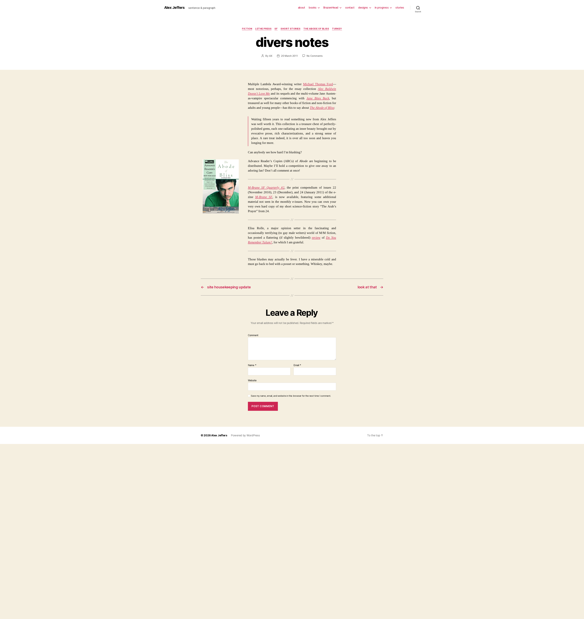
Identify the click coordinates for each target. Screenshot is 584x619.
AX (270, 55)
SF (276, 28)
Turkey (337, 28)
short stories (290, 28)
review (316, 238)
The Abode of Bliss (316, 28)
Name (252, 365)
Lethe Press (263, 28)
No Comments (315, 55)
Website (252, 380)
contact (350, 7)
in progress (382, 7)
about (301, 7)
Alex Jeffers (174, 7)
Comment (253, 335)
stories (399, 7)
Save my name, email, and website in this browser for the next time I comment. (291, 396)
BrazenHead (330, 7)
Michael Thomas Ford (318, 84)
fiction (247, 28)
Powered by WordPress (245, 435)
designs (363, 7)
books (312, 7)
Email (297, 365)
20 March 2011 (289, 55)
